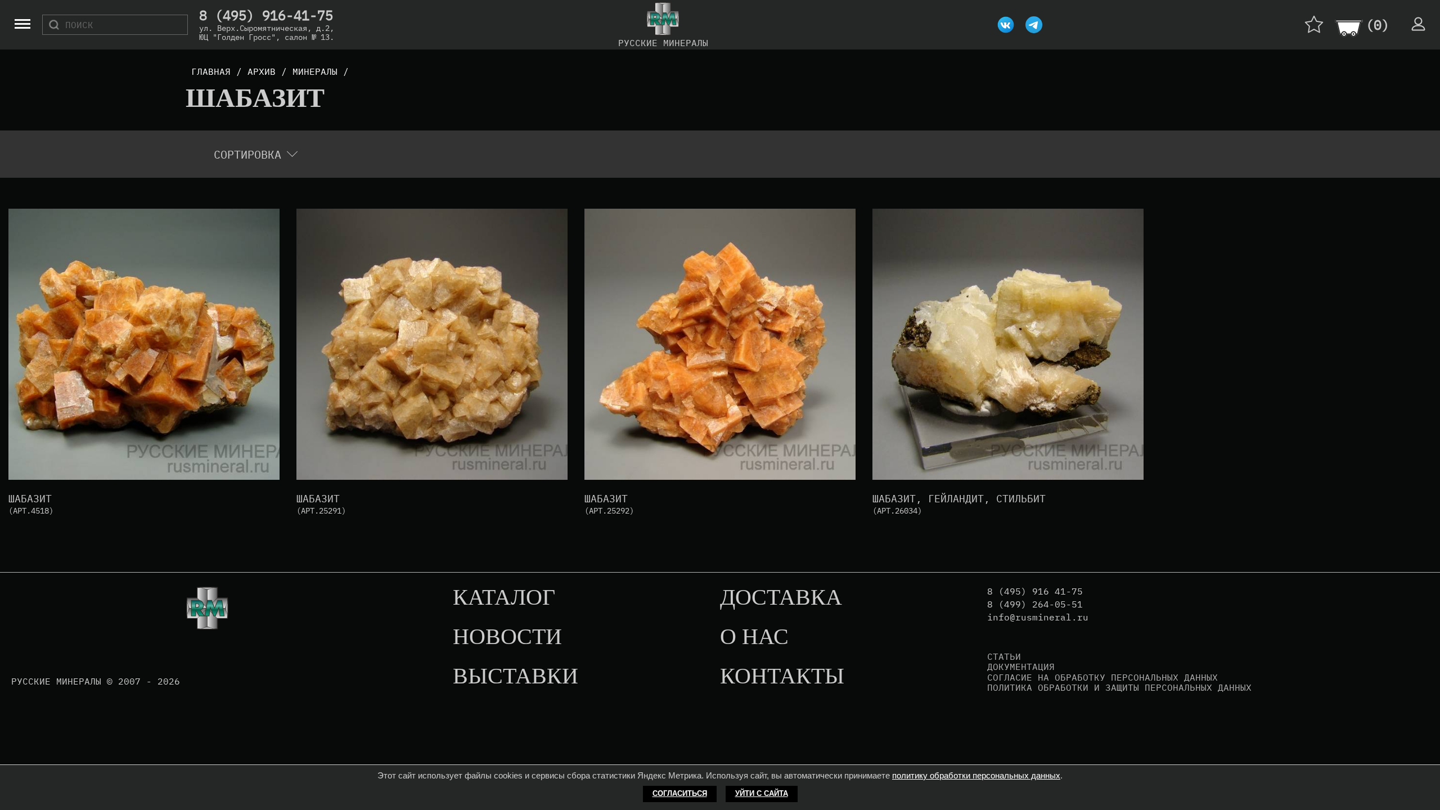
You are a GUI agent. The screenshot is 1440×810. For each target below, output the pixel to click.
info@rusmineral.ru (1037, 617)
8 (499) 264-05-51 (1035, 604)
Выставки (515, 676)
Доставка (781, 598)
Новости (507, 637)
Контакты (782, 676)
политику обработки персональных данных (976, 775)
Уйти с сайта (761, 793)
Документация (1021, 667)
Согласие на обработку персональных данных (1102, 677)
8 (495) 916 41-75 (1035, 591)
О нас (754, 637)
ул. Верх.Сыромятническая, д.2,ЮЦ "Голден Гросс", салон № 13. (266, 33)
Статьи (1004, 656)
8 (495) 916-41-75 (266, 16)
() (1377, 25)
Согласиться (679, 793)
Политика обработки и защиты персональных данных (1119, 687)
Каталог (504, 598)
